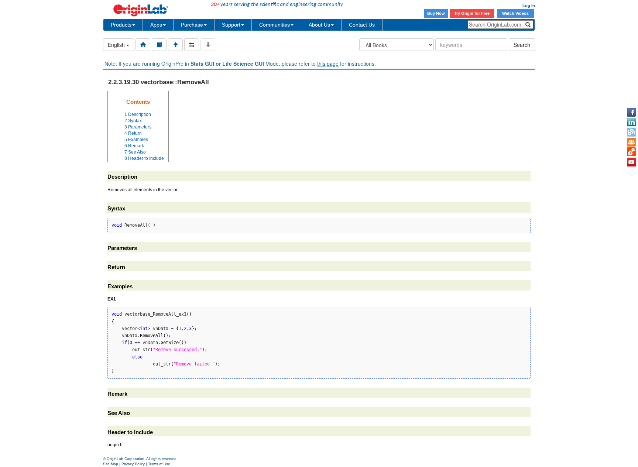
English (117, 44)
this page (328, 63)
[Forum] (631, 142)
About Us (319, 25)
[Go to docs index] (143, 44)
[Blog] (631, 132)
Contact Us (362, 25)
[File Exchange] (631, 152)
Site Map (110, 464)
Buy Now (436, 13)
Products (121, 25)
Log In (528, 5)
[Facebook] (631, 112)
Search (522, 44)
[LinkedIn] (631, 122)
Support (231, 25)
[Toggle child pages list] (207, 44)
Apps (156, 25)
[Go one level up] (175, 44)
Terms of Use (159, 464)
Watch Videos (516, 13)
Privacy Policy (133, 464)
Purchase (192, 25)
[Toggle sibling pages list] (191, 44)
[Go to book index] (159, 44)
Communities (274, 25)
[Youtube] (631, 162)
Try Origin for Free (472, 13)
